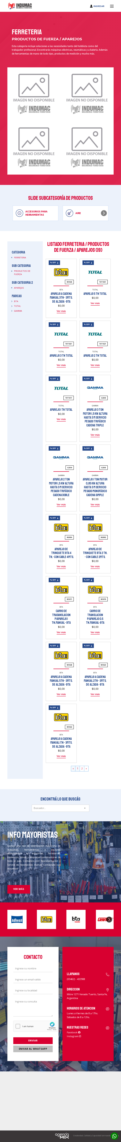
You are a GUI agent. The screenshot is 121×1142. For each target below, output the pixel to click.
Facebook (72, 1032)
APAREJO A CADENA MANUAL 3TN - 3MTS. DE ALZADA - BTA (61, 298)
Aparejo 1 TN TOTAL (61, 410)
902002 (103, 537)
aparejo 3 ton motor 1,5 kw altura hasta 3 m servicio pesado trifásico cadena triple (95, 417)
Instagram (73, 1036)
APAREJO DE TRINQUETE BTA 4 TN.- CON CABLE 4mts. (61, 553)
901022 (69, 727)
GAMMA (18, 310)
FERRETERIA (20, 257)
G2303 (103, 468)
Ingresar (98, 6)
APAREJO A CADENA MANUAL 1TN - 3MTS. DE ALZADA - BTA (61, 743)
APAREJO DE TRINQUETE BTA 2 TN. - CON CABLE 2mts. (95, 553)
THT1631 (68, 344)
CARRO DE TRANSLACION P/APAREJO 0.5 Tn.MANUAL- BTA (95, 617)
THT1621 (102, 344)
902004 (69, 537)
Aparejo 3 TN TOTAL (61, 356)
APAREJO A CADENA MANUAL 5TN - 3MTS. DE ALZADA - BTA (61, 681)
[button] (104, 213)
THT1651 (102, 282)
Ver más (61, 311)
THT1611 (68, 398)
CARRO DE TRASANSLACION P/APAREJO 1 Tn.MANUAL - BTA (61, 617)
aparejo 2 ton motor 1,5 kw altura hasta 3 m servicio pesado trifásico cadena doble (61, 487)
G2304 (69, 468)
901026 (69, 282)
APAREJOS (19, 287)
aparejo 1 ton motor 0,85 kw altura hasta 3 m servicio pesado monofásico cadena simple (95, 487)
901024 (103, 665)
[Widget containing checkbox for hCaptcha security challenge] (35, 1026)
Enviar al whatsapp (33, 1048)
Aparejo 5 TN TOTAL (95, 294)
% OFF (53, 262)
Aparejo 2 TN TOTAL (95, 356)
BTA (16, 301)
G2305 (103, 398)
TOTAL (17, 306)
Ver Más (18, 889)
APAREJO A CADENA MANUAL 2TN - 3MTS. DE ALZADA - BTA (95, 681)
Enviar (33, 1040)
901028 (69, 665)
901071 (69, 599)
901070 (103, 599)
